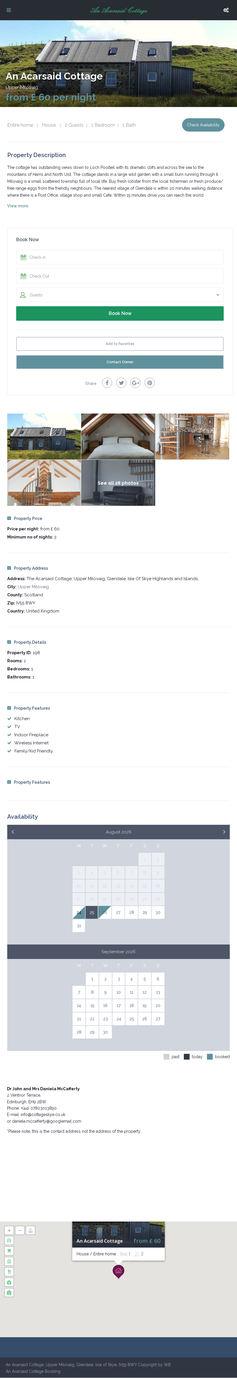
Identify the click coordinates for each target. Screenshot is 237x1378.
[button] (118, 1272)
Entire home (20, 125)
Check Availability (203, 125)
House (49, 125)
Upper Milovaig (22, 87)
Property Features (32, 708)
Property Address (31, 568)
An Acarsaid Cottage (100, 1241)
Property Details (30, 642)
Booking (52, 1371)
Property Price (28, 518)
